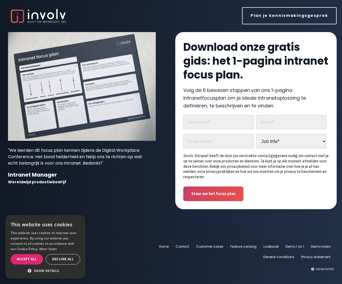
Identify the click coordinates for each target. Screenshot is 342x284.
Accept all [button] (27, 259)
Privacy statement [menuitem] (316, 257)
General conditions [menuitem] (278, 257)
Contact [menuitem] (182, 246)
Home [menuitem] (164, 246)
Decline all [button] (63, 259)
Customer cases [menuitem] (209, 246)
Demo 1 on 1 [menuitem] (295, 246)
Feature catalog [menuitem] (243, 246)
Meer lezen (48, 249)
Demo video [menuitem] (321, 246)
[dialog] (45, 247)
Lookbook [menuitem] (271, 246)
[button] (45, 270)
